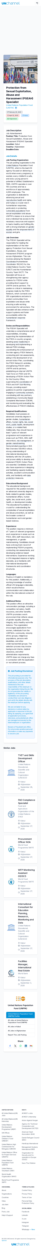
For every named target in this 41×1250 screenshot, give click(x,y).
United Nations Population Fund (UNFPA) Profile (20, 1015)
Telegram (25, 1226)
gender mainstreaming (15, 443)
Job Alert (5, 1204)
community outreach (24, 392)
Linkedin (25, 1215)
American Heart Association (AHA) (28, 1133)
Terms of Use (27, 1197)
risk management (24, 441)
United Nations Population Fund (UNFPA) (7, 1162)
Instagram (25, 1222)
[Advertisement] (20, 29)
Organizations (7, 1194)
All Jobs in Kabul (14, 1027)
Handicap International (30, 1143)
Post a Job (6, 1212)
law (25, 422)
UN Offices (6, 1133)
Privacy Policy (27, 1194)
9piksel (4, 1240)
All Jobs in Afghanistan (17, 1031)
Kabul (26, 115)
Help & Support (7, 1215)
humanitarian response (15, 318)
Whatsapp (25, 1229)
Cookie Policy (27, 1190)
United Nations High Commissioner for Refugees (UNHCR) (9, 1146)
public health (16, 424)
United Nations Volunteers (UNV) (8, 1169)
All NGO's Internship (29, 1117)
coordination (24, 382)
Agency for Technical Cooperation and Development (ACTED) (30, 1126)
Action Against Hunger (30, 1120)
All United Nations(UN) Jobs (10, 1114)
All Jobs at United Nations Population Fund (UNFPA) (18, 1021)
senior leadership (21, 342)
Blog (3, 1208)
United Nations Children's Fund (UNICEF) (7, 1138)
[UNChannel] (11, 3)
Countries (5, 1197)
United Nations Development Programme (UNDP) (9, 1127)
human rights (17, 422)
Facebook (25, 1212)
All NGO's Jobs (27, 1113)
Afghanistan (13, 119)
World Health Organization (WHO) (9, 1175)
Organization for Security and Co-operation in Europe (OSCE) (29, 1156)
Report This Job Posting (17, 1035)
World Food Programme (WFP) (10, 1181)
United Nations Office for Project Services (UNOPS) (9, 1154)
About (4, 1190)
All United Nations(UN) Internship (10, 1120)
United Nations (12, 165)
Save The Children (28, 1163)
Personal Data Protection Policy (28, 1202)
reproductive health (14, 200)
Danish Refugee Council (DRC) (30, 1139)
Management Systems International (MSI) (30, 1148)
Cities (4, 1201)
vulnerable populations (15, 211)
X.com (24, 1219)
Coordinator (11, 261)
